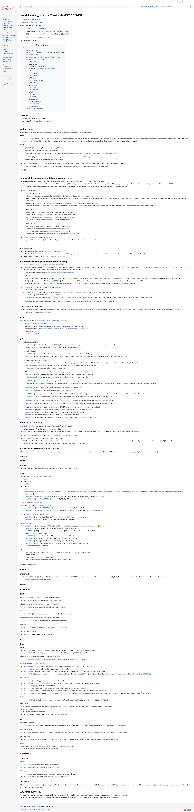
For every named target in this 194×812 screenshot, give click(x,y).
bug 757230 (29, 517)
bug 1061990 (27, 621)
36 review (39, 435)
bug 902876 (62, 229)
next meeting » (39, 23)
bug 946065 (79, 660)
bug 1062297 (40, 326)
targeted (54, 321)
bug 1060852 (27, 726)
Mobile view (46, 809)
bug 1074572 (50, 220)
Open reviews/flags (27, 435)
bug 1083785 (27, 691)
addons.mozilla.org (75, 292)
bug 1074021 (29, 415)
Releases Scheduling (56, 256)
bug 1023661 (55, 281)
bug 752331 (27, 683)
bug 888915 (31, 403)
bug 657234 (29, 543)
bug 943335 (29, 531)
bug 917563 (27, 666)
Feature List (30, 438)
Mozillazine (62, 714)
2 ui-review (62, 435)
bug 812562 (53, 345)
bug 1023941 (92, 526)
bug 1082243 (29, 510)
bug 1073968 (27, 607)
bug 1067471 (82, 674)
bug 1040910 (27, 686)
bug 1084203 (27, 765)
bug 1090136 (73, 234)
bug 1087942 (27, 653)
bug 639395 (29, 552)
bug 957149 (35, 292)
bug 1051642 (29, 528)
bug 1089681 (43, 212)
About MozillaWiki (35, 809)
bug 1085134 (27, 776)
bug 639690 (29, 538)
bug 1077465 (27, 669)
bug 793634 (29, 387)
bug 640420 (27, 681)
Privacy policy (24, 809)
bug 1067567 (63, 231)
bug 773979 (29, 541)
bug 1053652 (43, 215)
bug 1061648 (100, 691)
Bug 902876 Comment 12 (33, 240)
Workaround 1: (32, 331)
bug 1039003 (30, 492)
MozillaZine (55, 749)
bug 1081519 (31, 577)
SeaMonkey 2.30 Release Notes (34, 324)
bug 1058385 (58, 196)
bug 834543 (81, 394)
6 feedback (72, 435)
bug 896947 (31, 397)
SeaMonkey (26, 19)
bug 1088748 (27, 674)
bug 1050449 (55, 600)
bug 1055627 (45, 496)
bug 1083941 (27, 650)
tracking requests (40, 321)
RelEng (28, 237)
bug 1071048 (91, 278)
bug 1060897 (29, 526)
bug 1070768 (27, 600)
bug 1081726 (27, 139)
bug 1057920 (27, 163)
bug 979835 (75, 653)
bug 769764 (29, 381)
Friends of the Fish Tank (86, 184)
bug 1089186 (27, 693)
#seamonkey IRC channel (38, 38)
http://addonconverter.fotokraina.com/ (60, 273)
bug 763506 (108, 301)
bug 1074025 (29, 417)
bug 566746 (29, 374)
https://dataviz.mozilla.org (132, 310)
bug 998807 (27, 157)
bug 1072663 (29, 410)
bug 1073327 (54, 217)
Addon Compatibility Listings (33, 290)
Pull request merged (69, 281)
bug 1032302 (27, 739)
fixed (63, 321)
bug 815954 (29, 345)
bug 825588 (29, 400)
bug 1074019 (29, 412)
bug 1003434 (32, 368)
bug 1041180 (42, 650)
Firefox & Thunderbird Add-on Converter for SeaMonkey (44, 265)
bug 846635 (29, 394)
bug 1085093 (27, 767)
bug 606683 (29, 536)
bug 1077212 (45, 499)
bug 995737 (29, 356)
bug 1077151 (45, 510)
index (32, 23)
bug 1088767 (27, 700)
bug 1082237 (29, 499)
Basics (35, 40)
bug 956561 (27, 148)
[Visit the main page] (9, 8)
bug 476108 (29, 347)
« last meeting (24, 23)
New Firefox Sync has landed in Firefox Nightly (113, 363)
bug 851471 (74, 400)
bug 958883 (84, 492)
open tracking (25, 321)
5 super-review (50, 435)
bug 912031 (31, 377)
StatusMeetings (35, 19)
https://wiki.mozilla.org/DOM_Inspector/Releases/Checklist (72, 297)
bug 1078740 (27, 627)
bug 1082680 (110, 785)
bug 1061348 (29, 508)
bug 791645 (39, 384)
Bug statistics (25, 426)
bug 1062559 (29, 496)
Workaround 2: (32, 334)
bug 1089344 (38, 785)
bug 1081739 (27, 688)
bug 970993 (27, 634)
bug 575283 (44, 508)
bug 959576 (136, 492)
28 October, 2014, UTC (37, 29)
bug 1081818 (27, 671)
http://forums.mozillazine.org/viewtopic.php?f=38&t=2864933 (66, 329)
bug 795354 (31, 390)
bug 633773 (45, 492)
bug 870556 (27, 614)
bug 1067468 (144, 674)
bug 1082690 (27, 774)
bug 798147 (29, 519)
